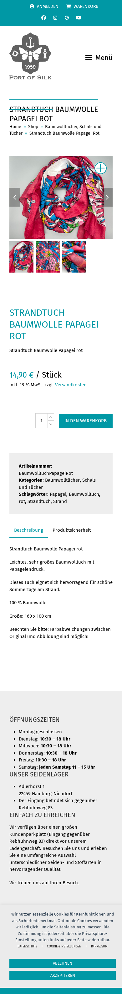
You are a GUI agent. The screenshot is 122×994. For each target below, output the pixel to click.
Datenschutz (27, 946)
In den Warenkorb (85, 421)
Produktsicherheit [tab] (72, 530)
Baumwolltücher (62, 480)
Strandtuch (39, 501)
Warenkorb (86, 6)
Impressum (99, 946)
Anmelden (47, 6)
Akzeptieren (62, 975)
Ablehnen (62, 963)
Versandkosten (71, 385)
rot (22, 501)
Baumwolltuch (84, 494)
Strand (60, 501)
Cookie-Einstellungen (64, 946)
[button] (99, 58)
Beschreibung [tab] (28, 530)
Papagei (58, 494)
